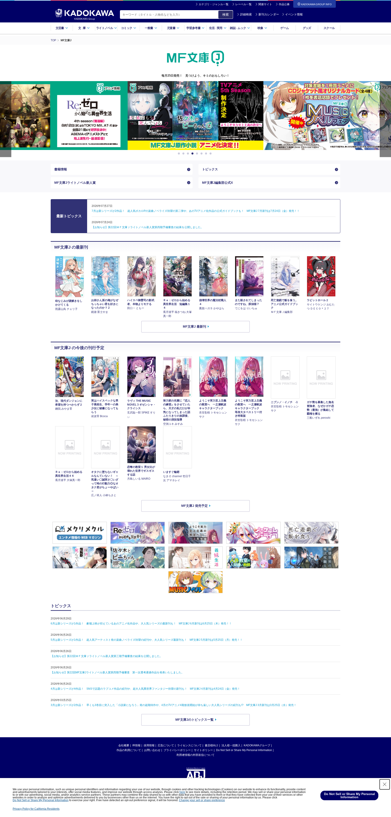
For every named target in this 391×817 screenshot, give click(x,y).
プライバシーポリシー (177, 750)
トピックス (210, 169)
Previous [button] (5, 119)
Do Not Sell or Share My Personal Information (244, 750)
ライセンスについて (189, 745)
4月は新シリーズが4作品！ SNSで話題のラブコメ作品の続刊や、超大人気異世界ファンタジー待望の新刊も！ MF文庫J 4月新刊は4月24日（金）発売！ (145, 688)
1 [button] (179, 153)
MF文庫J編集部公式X (217, 182)
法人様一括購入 (231, 745)
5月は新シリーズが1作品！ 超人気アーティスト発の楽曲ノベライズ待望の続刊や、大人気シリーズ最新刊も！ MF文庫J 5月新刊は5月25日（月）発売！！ (147, 639)
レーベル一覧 (243, 4)
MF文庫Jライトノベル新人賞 (75, 182)
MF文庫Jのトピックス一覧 (194, 719)
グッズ (307, 28)
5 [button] (198, 153)
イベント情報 (294, 14)
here (182, 792)
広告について (166, 745)
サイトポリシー (203, 750)
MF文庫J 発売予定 (194, 506)
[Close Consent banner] (385, 784)
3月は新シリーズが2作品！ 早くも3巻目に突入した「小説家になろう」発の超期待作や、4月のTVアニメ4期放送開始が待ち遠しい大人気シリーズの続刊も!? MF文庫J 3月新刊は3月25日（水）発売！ (173, 705)
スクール (329, 28)
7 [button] (207, 153)
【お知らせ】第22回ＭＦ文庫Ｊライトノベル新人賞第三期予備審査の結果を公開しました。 (106, 656)
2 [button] (184, 153)
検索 (225, 14)
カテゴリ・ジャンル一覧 (214, 4)
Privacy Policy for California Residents (36, 808)
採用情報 (149, 745)
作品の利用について (129, 750)
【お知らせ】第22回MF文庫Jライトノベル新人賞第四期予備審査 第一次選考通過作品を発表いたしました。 (117, 672)
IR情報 (136, 745)
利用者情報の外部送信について (195, 755)
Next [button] (385, 119)
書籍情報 (60, 169)
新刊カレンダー (268, 14)
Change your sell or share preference (202, 800)
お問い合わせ (152, 750)
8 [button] (211, 153)
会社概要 (123, 745)
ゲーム (284, 28)
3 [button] (189, 153)
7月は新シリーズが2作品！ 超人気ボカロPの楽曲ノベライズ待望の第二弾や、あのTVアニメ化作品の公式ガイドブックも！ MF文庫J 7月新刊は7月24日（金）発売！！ (196, 211)
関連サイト (265, 4)
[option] (195, 115)
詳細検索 (246, 14)
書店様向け (211, 745)
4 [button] (193, 153)
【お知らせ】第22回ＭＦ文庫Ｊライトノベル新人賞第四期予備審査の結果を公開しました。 (147, 227)
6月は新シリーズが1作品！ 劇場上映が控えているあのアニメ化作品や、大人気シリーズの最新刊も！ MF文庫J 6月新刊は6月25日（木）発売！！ (141, 623)
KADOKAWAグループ (257, 745)
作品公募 (284, 4)
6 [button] (202, 153)
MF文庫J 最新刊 (194, 326)
